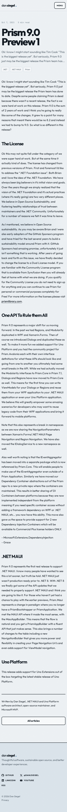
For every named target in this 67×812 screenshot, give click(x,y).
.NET (5, 69)
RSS (3, 785)
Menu (60, 5)
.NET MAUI (16, 69)
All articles (33, 720)
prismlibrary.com (12, 301)
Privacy (5, 800)
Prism (27, 69)
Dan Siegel (20, 701)
